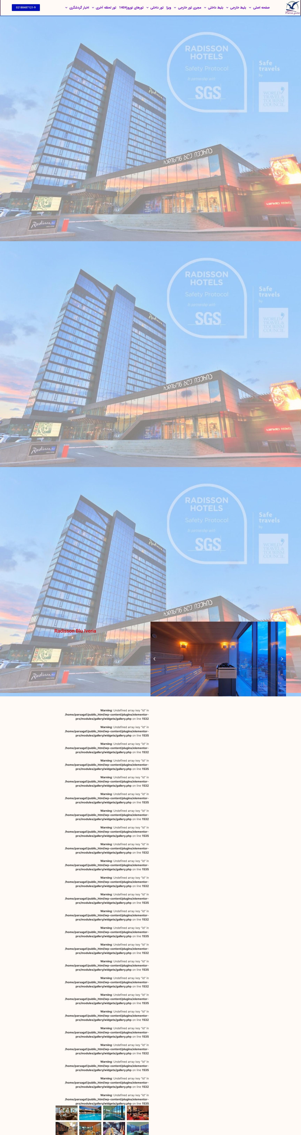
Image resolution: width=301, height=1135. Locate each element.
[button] (282, 659)
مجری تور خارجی (189, 7)
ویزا (168, 7)
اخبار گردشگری (79, 7)
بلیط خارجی (238, 7)
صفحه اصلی (261, 7)
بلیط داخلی (215, 7)
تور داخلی (157, 7)
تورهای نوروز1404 (131, 7)
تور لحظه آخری (106, 7)
